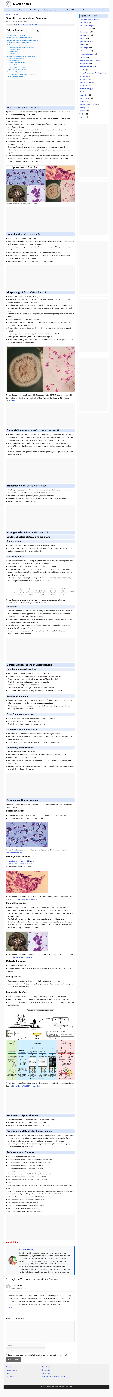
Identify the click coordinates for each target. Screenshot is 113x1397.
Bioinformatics (84, 35)
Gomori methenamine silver (18, 864)
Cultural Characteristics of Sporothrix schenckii (23, 40)
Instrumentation (85, 79)
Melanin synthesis (14, 51)
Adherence (12, 54)
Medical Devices (85, 82)
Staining (82, 108)
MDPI (14, 401)
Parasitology (83, 95)
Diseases (82, 57)
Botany (81, 45)
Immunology (83, 76)
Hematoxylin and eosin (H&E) (19, 861)
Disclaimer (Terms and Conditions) (53, 1376)
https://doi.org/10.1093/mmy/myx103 (26, 1086)
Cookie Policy (45, 1373)
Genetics (82, 70)
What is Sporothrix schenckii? (17, 33)
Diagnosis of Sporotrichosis (16, 69)
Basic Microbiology (86, 26)
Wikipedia (42, 603)
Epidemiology (84, 63)
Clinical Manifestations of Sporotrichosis (21, 56)
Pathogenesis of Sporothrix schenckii (19, 45)
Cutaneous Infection (15, 60)
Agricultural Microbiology (88, 19)
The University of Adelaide (27, 899)
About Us (9, 1373)
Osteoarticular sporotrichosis (18, 65)
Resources (86, 10)
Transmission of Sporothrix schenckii (19, 42)
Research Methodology (87, 104)
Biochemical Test (85, 29)
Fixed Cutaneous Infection (17, 63)
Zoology (82, 117)
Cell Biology (83, 48)
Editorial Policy (46, 1367)
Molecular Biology (85, 89)
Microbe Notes (22, 3)
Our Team (9, 1367)
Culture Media (84, 51)
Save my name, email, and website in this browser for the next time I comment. (37, 1355)
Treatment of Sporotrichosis (16, 72)
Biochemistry (84, 32)
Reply (11, 1308)
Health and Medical (71, 10)
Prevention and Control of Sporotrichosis (21, 74)
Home (7, 10)
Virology (82, 114)
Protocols (82, 101)
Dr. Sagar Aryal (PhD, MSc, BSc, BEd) (27, 24)
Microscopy (83, 85)
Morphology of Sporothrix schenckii (19, 38)
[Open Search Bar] (105, 10)
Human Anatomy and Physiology (91, 73)
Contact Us (10, 1376)
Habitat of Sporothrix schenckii (17, 35)
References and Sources (15, 77)
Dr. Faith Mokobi (26, 1249)
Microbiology (35, 10)
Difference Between (86, 54)
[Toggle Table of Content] (37, 30)
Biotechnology (84, 41)
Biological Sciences (18, 10)
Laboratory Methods (51, 10)
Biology (82, 38)
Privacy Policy (46, 1370)
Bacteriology (83, 22)
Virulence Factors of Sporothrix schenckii (21, 47)
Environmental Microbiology (89, 60)
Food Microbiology (85, 67)
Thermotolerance (14, 49)
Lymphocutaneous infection (17, 58)
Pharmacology (84, 98)
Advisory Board (11, 1370)
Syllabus (82, 111)
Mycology (15, 14)
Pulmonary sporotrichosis (17, 67)
